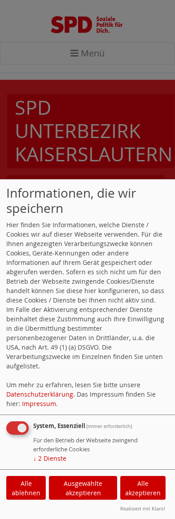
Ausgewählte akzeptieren (83, 488)
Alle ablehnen (26, 488)
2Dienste (49, 458)
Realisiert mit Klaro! (142, 508)
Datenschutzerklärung (39, 394)
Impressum (39, 403)
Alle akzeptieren (143, 488)
